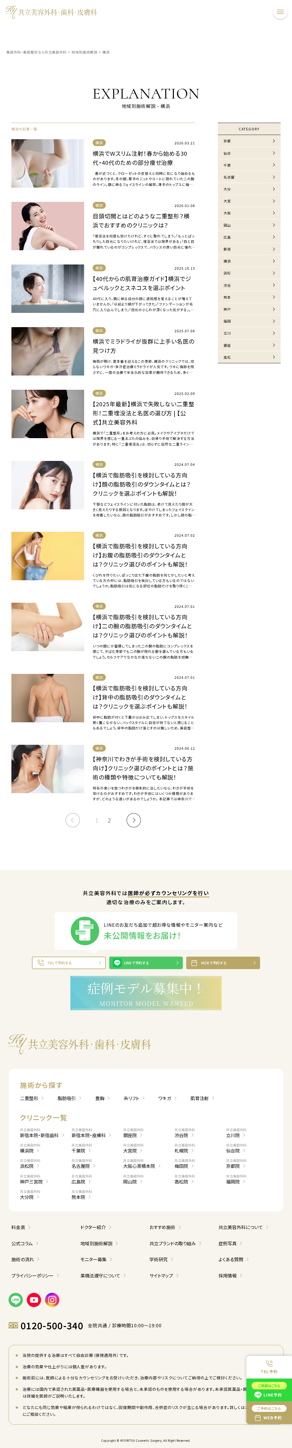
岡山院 (133, 1179)
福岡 (227, 321)
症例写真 (227, 1243)
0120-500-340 (52, 1325)
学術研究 (158, 1259)
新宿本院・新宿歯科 (39, 1132)
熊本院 (82, 1194)
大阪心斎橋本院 (139, 1163)
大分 (227, 188)
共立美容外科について (240, 1227)
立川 (227, 333)
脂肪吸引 (67, 1098)
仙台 (227, 153)
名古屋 (229, 177)
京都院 (236, 1163)
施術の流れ (22, 1259)
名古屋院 (82, 1163)
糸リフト (131, 1098)
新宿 (227, 249)
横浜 (227, 261)
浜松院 (30, 1163)
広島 (227, 237)
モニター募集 (93, 1259)
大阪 (227, 212)
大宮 (227, 200)
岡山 (227, 225)
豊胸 (99, 1098)
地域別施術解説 (96, 1243)
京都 (227, 140)
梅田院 (185, 1163)
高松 (227, 357)
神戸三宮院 (31, 1179)
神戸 (227, 309)
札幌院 (185, 1148)
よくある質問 (230, 1259)
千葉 (227, 165)
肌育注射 (199, 1098)
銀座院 (133, 1132)
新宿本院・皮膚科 (89, 1132)
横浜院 (30, 1148)
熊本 (227, 297)
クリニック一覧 (43, 1117)
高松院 (185, 1179)
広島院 (82, 1179)
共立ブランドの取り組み (172, 1243)
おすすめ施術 (162, 1227)
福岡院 (236, 1179)
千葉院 (82, 1148)
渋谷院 (185, 1132)
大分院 (30, 1194)
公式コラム (22, 1243)
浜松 (227, 272)
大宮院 (133, 1148)
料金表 (18, 1227)
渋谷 (227, 285)
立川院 (236, 1132)
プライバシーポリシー (32, 1275)
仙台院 (236, 1148)
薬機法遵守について (100, 1275)
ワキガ (165, 1098)
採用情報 (227, 1275)
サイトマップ (161, 1275)
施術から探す (41, 1085)
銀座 (227, 345)
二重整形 (29, 1098)
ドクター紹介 (93, 1227)
